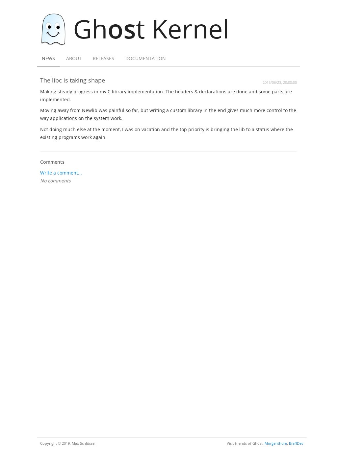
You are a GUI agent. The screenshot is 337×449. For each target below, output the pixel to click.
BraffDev (296, 443)
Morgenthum (276, 443)
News (48, 58)
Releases (103, 58)
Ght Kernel (151, 28)
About (74, 58)
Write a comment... (61, 173)
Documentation (145, 58)
